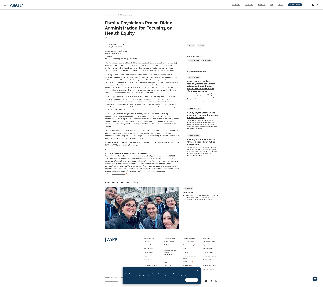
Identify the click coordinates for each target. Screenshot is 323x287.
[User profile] (313, 5)
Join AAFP (188, 192)
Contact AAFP (148, 252)
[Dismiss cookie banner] (197, 270)
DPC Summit (187, 262)
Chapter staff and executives (208, 261)
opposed (161, 70)
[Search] (317, 5)
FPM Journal (249, 4)
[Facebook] (211, 281)
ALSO (165, 258)
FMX (271, 4)
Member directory (208, 269)
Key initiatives (148, 245)
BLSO (165, 262)
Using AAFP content (150, 265)
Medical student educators (169, 246)
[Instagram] (201, 281)
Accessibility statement (111, 281)
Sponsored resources (210, 256)
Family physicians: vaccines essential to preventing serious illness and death (202, 115)
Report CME (261, 4)
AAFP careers (148, 248)
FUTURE (280, 4)
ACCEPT (191, 280)
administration (171, 77)
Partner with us (169, 241)
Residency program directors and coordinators (170, 252)
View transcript (208, 248)
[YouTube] (206, 281)
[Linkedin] (216, 281)
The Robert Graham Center (189, 257)
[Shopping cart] (308, 5)
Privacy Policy (185, 275)
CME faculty (168, 266)
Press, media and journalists (149, 261)
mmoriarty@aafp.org (129, 145)
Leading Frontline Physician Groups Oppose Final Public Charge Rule (201, 141)
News (146, 256)
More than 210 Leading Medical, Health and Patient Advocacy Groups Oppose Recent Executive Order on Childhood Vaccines (201, 86)
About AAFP (148, 241)
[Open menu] (5, 5)
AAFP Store (187, 265)
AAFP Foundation (188, 241)
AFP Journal (236, 4)
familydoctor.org (118, 174)
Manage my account (209, 241)
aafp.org (146, 169)
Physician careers (208, 252)
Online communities (209, 265)
